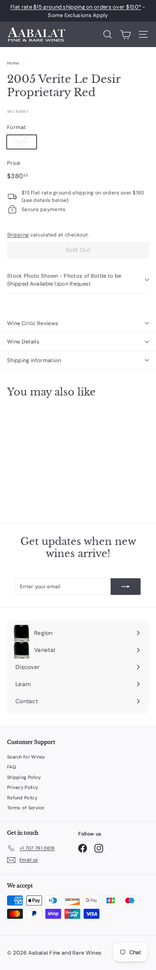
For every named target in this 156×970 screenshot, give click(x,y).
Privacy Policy (22, 787)
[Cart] (125, 34)
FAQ (11, 767)
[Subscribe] (126, 586)
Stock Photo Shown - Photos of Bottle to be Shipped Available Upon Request (64, 280)
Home (13, 63)
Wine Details (23, 341)
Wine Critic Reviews (32, 323)
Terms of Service (26, 808)
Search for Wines (26, 757)
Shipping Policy (24, 777)
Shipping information (34, 360)
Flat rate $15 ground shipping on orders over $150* (75, 6)
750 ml (21, 142)
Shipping (18, 234)
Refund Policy (22, 798)
